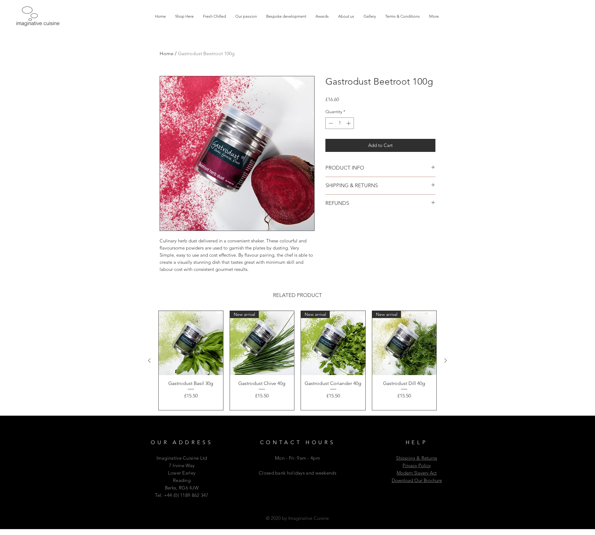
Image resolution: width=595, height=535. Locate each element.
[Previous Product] (149, 360)
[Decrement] (330, 123)
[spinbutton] (339, 123)
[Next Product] (445, 360)
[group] (297, 360)
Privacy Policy (417, 465)
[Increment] (349, 123)
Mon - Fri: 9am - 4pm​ (297, 458)
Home (167, 53)
